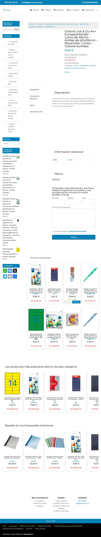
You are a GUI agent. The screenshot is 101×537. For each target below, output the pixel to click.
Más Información (36, 112)
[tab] (38, 89)
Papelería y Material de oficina (75, 68)
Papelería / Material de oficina (62, 24)
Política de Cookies (44, 526)
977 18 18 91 (11, 2)
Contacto (89, 10)
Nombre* (55, 198)
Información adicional (34, 97)
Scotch (72, 294)
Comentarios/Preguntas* (61, 207)
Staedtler (36, 293)
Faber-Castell (90, 293)
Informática (13, 73)
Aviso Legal (13, 526)
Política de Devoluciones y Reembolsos (68, 526)
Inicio (35, 10)
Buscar (16, 29)
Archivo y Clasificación (81, 65)
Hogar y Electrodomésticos (13, 52)
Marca (32, 105)
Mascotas (12, 82)
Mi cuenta (74, 10)
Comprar (76, 302)
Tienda (47, 10)
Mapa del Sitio (40, 529)
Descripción (34, 90)
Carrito (60, 10)
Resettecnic (28, 534)
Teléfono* (70, 198)
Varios (70, 160)
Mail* (84, 198)
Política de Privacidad (27, 526)
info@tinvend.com (82, 503)
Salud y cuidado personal (11, 126)
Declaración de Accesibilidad (13, 529)
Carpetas (49, 27)
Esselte (12, 461)
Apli (54, 293)
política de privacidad (77, 231)
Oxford (67, 72)
